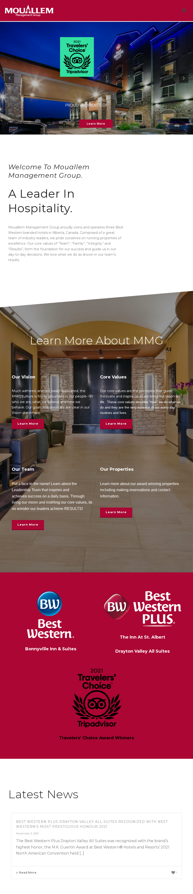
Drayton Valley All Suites (142, 651)
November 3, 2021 (27, 833)
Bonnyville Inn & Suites (50, 648)
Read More (27, 872)
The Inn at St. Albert (142, 637)
